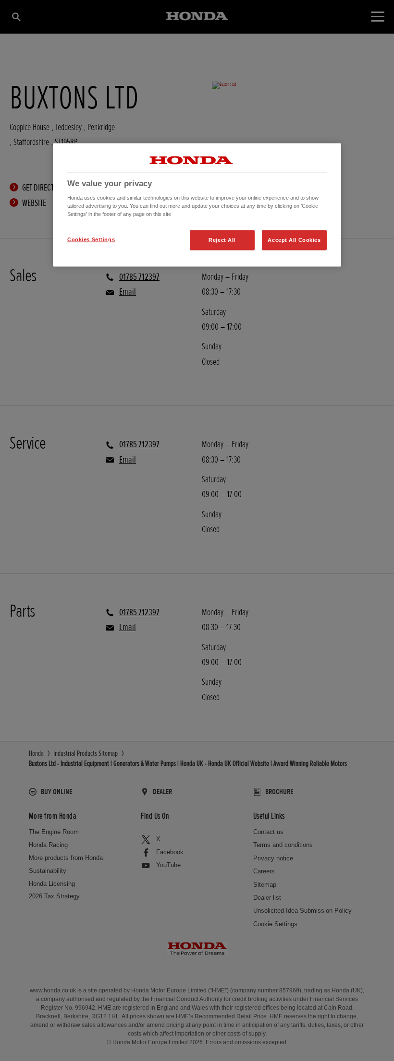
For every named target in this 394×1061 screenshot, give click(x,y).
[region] (197, 205)
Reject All (222, 240)
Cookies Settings (91, 239)
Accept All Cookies (294, 240)
